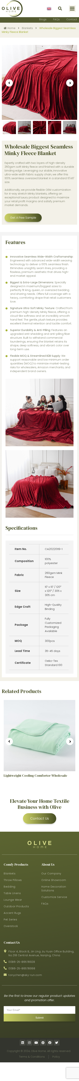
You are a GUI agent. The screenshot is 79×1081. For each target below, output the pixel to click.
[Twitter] (57, 1043)
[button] (60, 9)
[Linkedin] (23, 1043)
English (49, 8)
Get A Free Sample (23, 218)
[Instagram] (29, 1043)
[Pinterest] (43, 1043)
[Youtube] (36, 1043)
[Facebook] (50, 1043)
